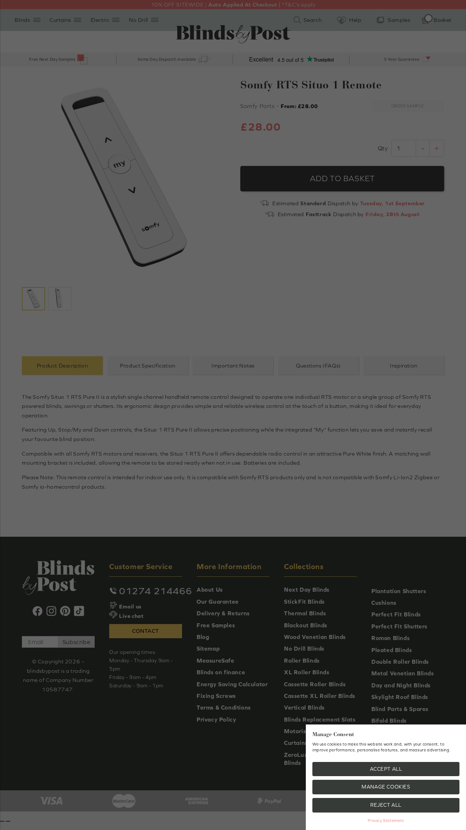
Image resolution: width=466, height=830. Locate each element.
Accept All (386, 769)
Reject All (386, 805)
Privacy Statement (386, 820)
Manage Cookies (386, 787)
